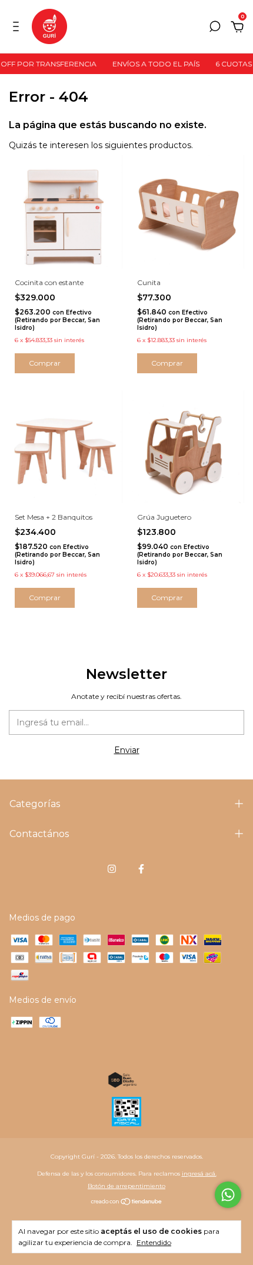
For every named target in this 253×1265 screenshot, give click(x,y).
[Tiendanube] (127, 1202)
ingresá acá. (199, 1173)
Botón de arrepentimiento (126, 1186)
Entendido (154, 1242)
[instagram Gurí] (111, 869)
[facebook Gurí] (141, 869)
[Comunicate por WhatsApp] (228, 1195)
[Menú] (18, 28)
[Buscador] (215, 28)
